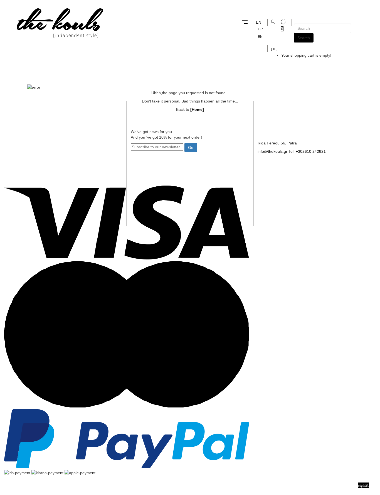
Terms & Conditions (87, 165)
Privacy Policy (82, 177)
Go (190, 147)
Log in (14, 143)
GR (260, 29)
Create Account (23, 131)
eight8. (363, 485)
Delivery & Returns (86, 143)
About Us (77, 131)
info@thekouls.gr (272, 151)
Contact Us (269, 131)
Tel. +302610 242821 (307, 151)
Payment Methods (85, 154)
